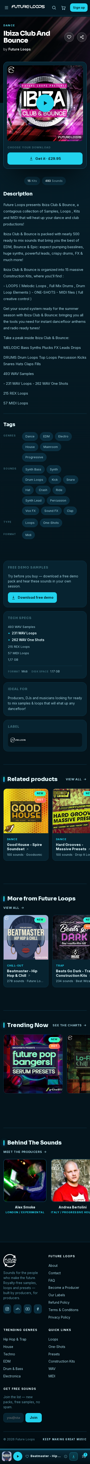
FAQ (51, 1280)
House (30, 447)
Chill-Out (15, 965)
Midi (28, 535)
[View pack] (7, 1456)
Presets (54, 1354)
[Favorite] (10, 795)
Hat (27, 490)
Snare (70, 479)
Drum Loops (34, 479)
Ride (59, 490)
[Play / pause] (45, 103)
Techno (9, 1354)
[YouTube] (27, 1308)
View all (74, 779)
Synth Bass (33, 469)
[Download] (73, 1456)
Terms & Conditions (63, 1310)
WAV (51, 1369)
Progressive (34, 457)
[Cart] (63, 8)
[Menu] (6, 8)
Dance (9, 25)
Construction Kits (61, 1361)
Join (33, 1417)
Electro (63, 436)
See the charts (67, 1025)
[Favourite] (69, 37)
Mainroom (50, 447)
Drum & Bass (13, 1369)
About (53, 1266)
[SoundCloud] (17, 1308)
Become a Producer (63, 1288)
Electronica (12, 1376)
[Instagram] (7, 1308)
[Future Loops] (45, 740)
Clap (70, 511)
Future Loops (19, 49)
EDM (46, 436)
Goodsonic (34, 854)
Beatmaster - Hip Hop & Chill (22, 973)
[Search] (54, 8)
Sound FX (51, 511)
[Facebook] (38, 1308)
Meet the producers (22, 1152)
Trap (60, 965)
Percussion (58, 500)
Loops (30, 523)
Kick (55, 479)
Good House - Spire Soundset (24, 847)
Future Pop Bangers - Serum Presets (33, 1100)
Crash (43, 490)
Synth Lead (33, 500)
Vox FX (30, 511)
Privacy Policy (59, 1317)
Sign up (79, 7)
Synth (54, 469)
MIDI (51, 1376)
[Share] (82, 37)
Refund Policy (59, 1302)
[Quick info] (42, 795)
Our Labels (56, 1295)
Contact (54, 1273)
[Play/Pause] (17, 1456)
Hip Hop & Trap (14, 1339)
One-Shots (51, 523)
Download (29, 828)
